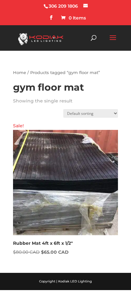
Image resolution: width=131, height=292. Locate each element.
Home (19, 72)
